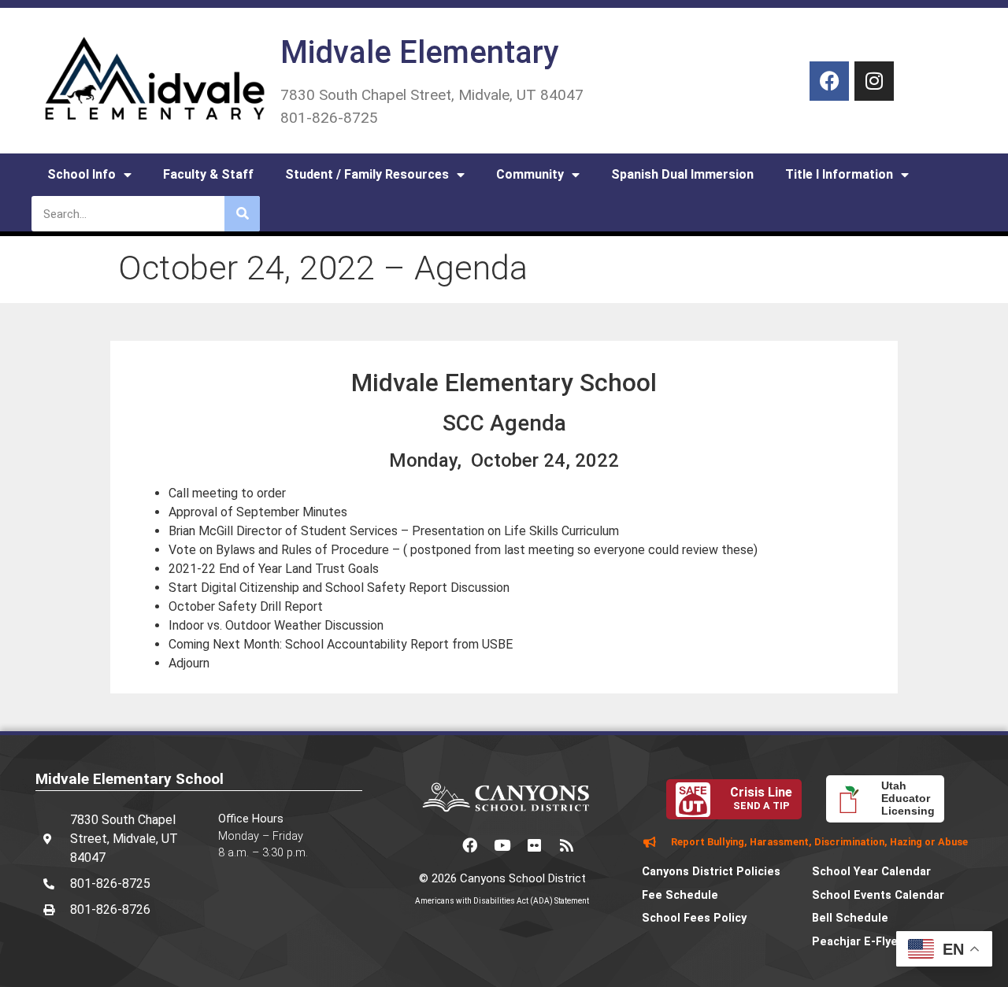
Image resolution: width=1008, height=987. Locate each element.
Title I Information (839, 174)
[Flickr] (535, 845)
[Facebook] (829, 81)
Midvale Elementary (419, 52)
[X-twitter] (438, 845)
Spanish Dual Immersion (682, 174)
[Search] (242, 213)
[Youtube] (502, 845)
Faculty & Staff (208, 174)
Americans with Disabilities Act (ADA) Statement (502, 900)
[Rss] (567, 845)
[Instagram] (874, 81)
